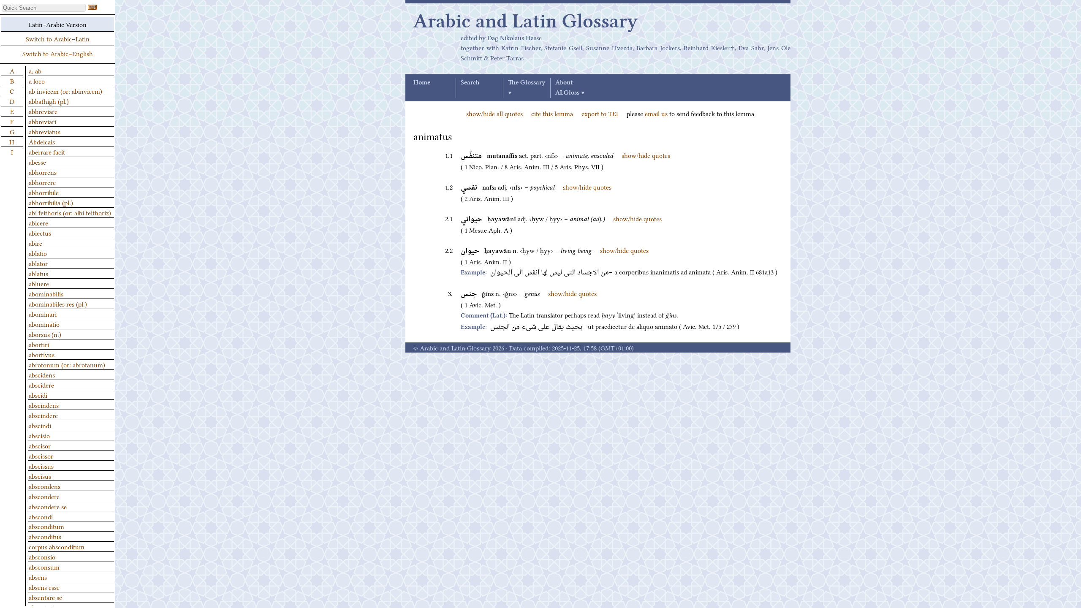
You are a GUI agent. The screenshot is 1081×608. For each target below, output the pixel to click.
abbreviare (43, 111)
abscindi (40, 425)
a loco (37, 80)
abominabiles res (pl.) (58, 303)
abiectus (40, 232)
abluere (39, 283)
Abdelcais (42, 141)
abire (35, 242)
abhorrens (43, 171)
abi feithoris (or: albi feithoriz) (70, 212)
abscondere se (48, 506)
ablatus (38, 273)
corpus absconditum (56, 546)
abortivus (41, 354)
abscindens (44, 405)
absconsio (42, 556)
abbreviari (42, 121)
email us (656, 113)
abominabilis (46, 293)
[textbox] (44, 8)
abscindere (43, 415)
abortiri (39, 344)
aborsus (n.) (45, 334)
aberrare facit (47, 151)
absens (38, 576)
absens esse (44, 587)
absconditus (45, 536)
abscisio (39, 435)
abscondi (41, 516)
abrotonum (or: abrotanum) (67, 364)
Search (470, 83)
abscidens (42, 374)
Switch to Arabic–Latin (58, 38)
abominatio (44, 323)
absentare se (45, 597)
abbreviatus (44, 131)
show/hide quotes (646, 155)
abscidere (41, 384)
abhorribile (44, 192)
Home (421, 83)
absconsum (44, 566)
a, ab (35, 70)
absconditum (46, 526)
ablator (38, 263)
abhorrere (42, 182)
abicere (38, 222)
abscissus (41, 465)
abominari (43, 313)
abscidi (38, 394)
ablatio (38, 253)
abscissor (41, 455)
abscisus (40, 475)
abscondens (44, 486)
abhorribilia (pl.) (51, 202)
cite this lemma (552, 113)
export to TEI (599, 113)
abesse (37, 161)
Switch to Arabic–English (57, 53)
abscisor (40, 445)
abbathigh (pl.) (49, 101)
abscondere (44, 496)
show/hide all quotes (494, 113)
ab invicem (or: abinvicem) (65, 90)
